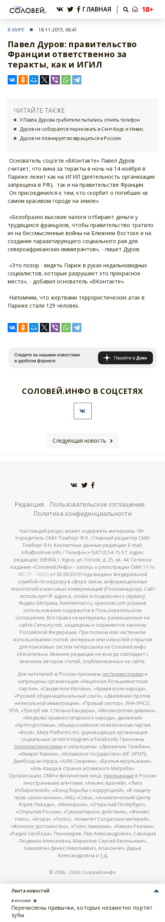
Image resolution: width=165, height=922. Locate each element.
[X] (44, 79)
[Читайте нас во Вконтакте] (59, 9)
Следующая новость (79, 440)
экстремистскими (123, 674)
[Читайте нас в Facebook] (78, 9)
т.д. (104, 855)
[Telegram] (76, 79)
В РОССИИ (21, 900)
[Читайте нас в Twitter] (70, 9)
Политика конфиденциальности (82, 513)
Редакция (29, 504)
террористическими (38, 746)
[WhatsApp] (66, 79)
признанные (119, 775)
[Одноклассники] (23, 79)
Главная (96, 9)
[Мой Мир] (33, 79)
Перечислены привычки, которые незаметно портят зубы (82, 911)
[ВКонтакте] (12, 79)
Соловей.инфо (98, 872)
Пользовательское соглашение (97, 504)
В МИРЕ (16, 29)
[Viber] (55, 79)
